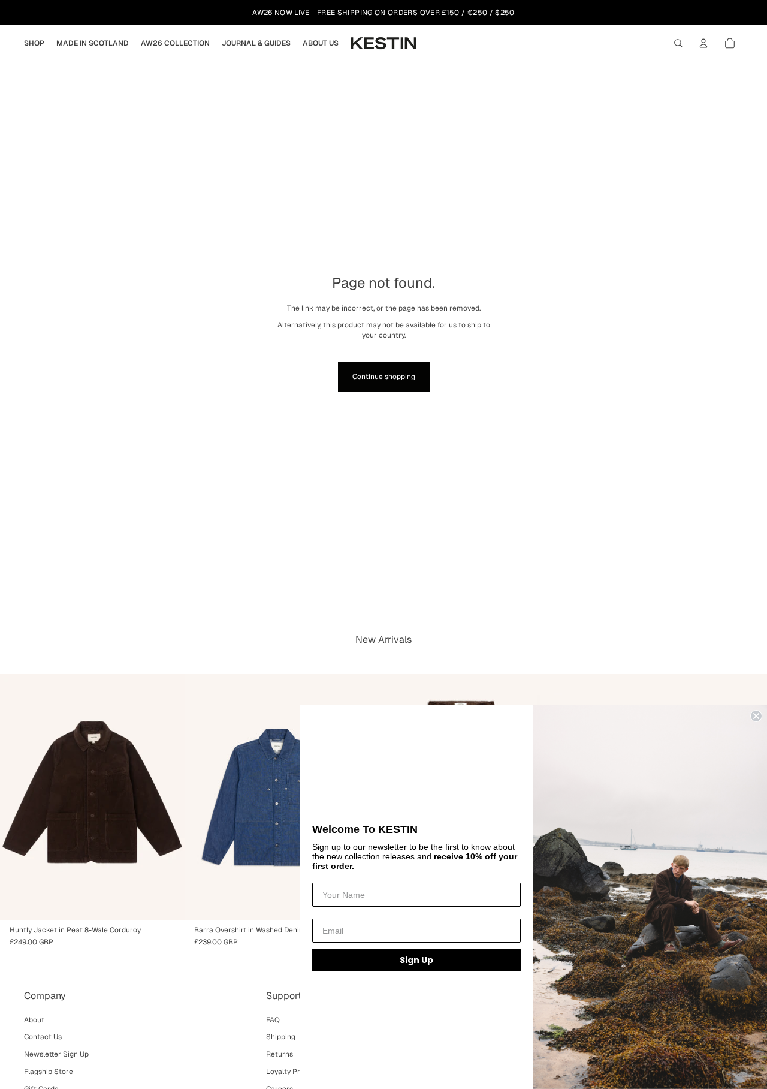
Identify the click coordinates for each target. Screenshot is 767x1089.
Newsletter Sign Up (56, 1054)
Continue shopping (383, 376)
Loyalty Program (294, 1071)
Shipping (280, 1037)
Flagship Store (48, 1071)
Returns (279, 1054)
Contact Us (43, 1037)
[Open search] (678, 43)
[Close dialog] (756, 716)
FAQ (273, 1020)
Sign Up (416, 960)
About (34, 1020)
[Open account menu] (703, 43)
